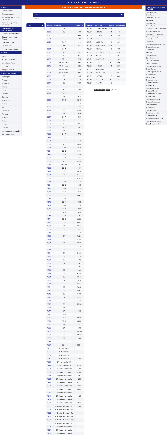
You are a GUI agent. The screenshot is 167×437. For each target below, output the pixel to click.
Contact (5, 66)
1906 (49, 423)
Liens (4, 56)
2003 (49, 110)
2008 (49, 93)
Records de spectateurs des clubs (10, 24)
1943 (49, 314)
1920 (49, 393)
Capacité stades (8, 14)
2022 (49, 45)
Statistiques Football (9, 59)
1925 (49, 376)
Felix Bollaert (150, 26)
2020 (49, 52)
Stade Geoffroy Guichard (154, 34)
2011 (49, 83)
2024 (49, 39)
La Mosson (149, 41)
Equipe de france (8, 42)
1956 (49, 270)
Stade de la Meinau (152, 47)
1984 (49, 175)
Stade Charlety (151, 69)
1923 (49, 382)
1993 (49, 144)
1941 (49, 321)
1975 (49, 205)
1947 (49, 301)
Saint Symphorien (152, 58)
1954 (49, 277)
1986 (49, 168)
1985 (49, 171)
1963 (49, 246)
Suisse (4, 124)
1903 (49, 433)
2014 (49, 73)
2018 (49, 59)
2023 (49, 42)
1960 (49, 256)
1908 (49, 416)
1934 (49, 345)
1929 (49, 362)
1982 (49, 182)
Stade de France (151, 12)
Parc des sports (151, 105)
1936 (49, 338)
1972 (49, 216)
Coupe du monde (8, 46)
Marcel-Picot (150, 77)
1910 (49, 410)
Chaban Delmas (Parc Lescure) (153, 38)
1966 (49, 236)
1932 (49, 352)
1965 (49, 239)
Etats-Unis (6, 100)
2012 (49, 79)
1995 (49, 137)
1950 (49, 290)
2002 (49, 114)
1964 (49, 243)
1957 (49, 267)
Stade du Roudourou (153, 102)
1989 (49, 158)
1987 (49, 165)
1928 (49, 365)
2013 (49, 76)
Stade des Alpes (151, 80)
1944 (49, 311)
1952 (49, 284)
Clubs (35, 25)
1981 (49, 185)
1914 (49, 396)
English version (8, 70)
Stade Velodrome (152, 15)
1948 (49, 297)
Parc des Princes (151, 20)
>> (11, 131)
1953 (49, 280)
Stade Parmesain (151, 110)
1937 (49, 335)
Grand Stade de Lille (153, 18)
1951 (49, 287)
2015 (49, 69)
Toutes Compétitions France (9, 38)
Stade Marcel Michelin (153, 121)
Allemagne (6, 77)
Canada (5, 94)
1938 (49, 331)
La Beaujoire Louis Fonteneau (156, 29)
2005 (49, 103)
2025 (49, 35)
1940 (49, 324)
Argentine (5, 83)
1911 (48, 406)
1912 (49, 403)
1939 (49, 328)
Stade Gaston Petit (152, 113)
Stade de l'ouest (151, 116)
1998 (49, 127)
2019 (49, 56)
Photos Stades (7, 11)
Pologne (5, 117)
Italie (3, 107)
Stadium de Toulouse (153, 31)
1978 (49, 195)
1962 (49, 250)
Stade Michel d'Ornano (153, 66)
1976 (49, 202)
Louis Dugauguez (152, 63)
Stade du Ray (150, 107)
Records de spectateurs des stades (10, 18)
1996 (49, 134)
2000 (49, 120)
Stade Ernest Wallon (152, 88)
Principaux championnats (11, 34)
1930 (49, 359)
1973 (49, 212)
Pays (78, 15)
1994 (49, 141)
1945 (49, 307)
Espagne (5, 97)
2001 (49, 117)
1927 (49, 369)
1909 (49, 413)
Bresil (4, 90)
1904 (49, 430)
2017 (49, 62)
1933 (49, 348)
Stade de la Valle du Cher (154, 118)
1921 (49, 389)
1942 (49, 318)
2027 (49, 28)
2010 (49, 86)
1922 (49, 386)
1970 (49, 222)
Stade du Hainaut (151, 55)
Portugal (5, 114)
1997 (49, 131)
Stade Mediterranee (152, 83)
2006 (49, 100)
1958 (49, 263)
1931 (49, 355)
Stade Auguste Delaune (154, 72)
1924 (49, 379)
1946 (49, 304)
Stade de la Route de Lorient (155, 44)
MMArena (149, 52)
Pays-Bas (5, 111)
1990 (49, 154)
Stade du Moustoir (152, 91)
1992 (49, 148)
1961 (49, 253)
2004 (49, 107)
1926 (49, 372)
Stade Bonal (150, 85)
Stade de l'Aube (151, 74)
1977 (49, 199)
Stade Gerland (151, 23)
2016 (49, 66)
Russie (4, 121)
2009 (49, 90)
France (4, 104)
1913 (49, 399)
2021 (49, 49)
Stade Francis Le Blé (153, 124)
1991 (49, 151)
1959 (49, 260)
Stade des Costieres (153, 99)
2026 (49, 32)
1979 (49, 192)
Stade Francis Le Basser (154, 94)
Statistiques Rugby (9, 63)
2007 (49, 97)
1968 (49, 229)
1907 (49, 420)
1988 (49, 161)
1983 (49, 178)
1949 (49, 294)
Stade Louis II (150, 96)
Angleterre (6, 80)
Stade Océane (150, 50)
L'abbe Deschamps (152, 61)
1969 (49, 226)
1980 (49, 188)
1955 (49, 273)
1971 (49, 219)
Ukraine (5, 128)
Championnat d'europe (10, 49)
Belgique (5, 87)
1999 (49, 124)
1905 (49, 427)
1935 (49, 342)
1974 (49, 209)
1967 (49, 233)
